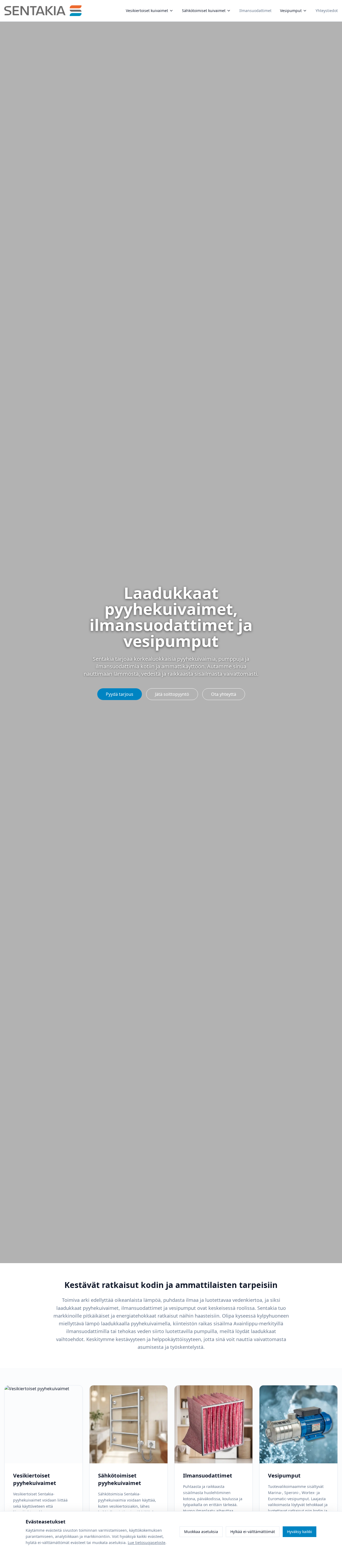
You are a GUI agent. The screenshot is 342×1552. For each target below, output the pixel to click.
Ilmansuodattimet (255, 10)
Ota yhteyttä (223, 694)
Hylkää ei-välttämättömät (252, 1531)
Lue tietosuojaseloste (146, 1542)
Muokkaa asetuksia (201, 1531)
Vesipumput (291, 10)
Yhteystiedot (327, 10)
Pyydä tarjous (119, 694)
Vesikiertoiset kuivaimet (147, 10)
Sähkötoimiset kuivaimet (204, 10)
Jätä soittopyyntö (172, 694)
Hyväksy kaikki (299, 1531)
